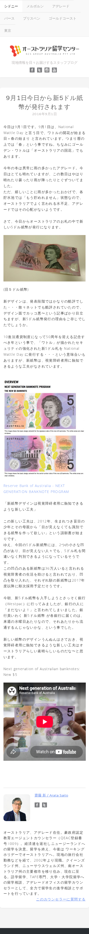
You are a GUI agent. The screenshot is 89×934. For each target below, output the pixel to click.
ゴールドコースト (62, 18)
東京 (7, 30)
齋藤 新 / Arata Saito (51, 795)
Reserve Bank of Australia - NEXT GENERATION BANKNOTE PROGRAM (36, 488)
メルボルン (35, 6)
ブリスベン (31, 18)
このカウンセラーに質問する (61, 899)
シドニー (11, 6)
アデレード (60, 6)
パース (9, 18)
